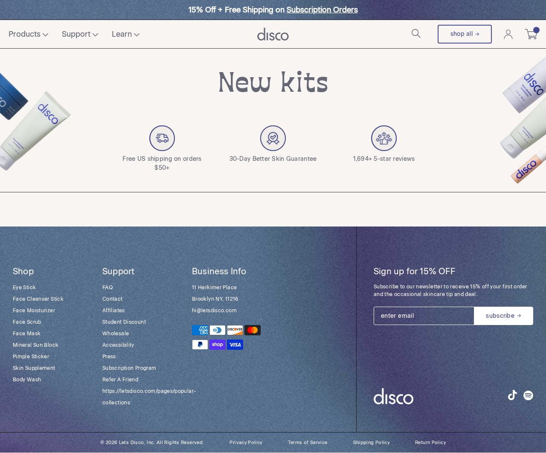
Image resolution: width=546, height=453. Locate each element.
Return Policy (430, 442)
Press (109, 357)
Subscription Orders (322, 10)
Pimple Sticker (31, 357)
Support (76, 34)
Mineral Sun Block (35, 345)
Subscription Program (129, 368)
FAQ (107, 287)
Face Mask (27, 334)
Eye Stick (24, 287)
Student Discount (124, 322)
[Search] (417, 34)
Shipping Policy (371, 442)
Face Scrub (27, 322)
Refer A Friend (120, 380)
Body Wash (27, 380)
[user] (508, 34)
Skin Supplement (34, 368)
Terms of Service (308, 442)
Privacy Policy (245, 442)
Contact (112, 299)
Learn (122, 34)
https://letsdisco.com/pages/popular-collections (138, 397)
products (25, 34)
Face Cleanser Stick (38, 299)
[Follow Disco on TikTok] (512, 395)
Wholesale (115, 334)
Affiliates (113, 311)
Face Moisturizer (34, 311)
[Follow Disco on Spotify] (528, 396)
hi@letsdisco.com (214, 311)
